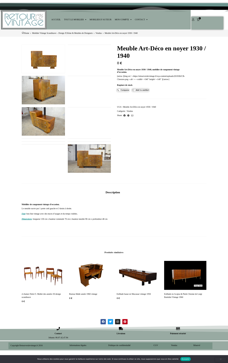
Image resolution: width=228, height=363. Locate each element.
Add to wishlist (142, 90)
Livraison (121, 333)
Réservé (196, 345)
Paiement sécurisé (178, 333)
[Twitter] (110, 321)
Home (26, 33)
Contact (58, 333)
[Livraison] (121, 328)
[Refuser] (220, 360)
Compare (124, 90)
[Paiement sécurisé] (178, 328)
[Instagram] (117, 321)
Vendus (99, 33)
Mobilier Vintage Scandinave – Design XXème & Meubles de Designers (62, 33)
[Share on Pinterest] (128, 115)
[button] (75, 20)
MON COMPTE (122, 19)
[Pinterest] (125, 321)
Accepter (185, 359)
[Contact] (58, 328)
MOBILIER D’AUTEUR (100, 19)
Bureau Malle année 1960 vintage (83, 294)
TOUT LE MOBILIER (74, 19)
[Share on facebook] (124, 115)
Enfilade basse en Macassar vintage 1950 (134, 294)
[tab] (113, 192)
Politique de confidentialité (119, 345)
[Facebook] (103, 321)
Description (113, 192)
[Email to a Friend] (132, 115)
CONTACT (140, 19)
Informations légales (78, 345)
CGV (155, 345)
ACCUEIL (56, 19)
